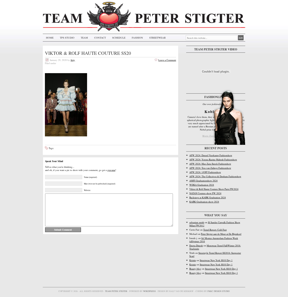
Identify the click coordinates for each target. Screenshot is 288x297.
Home (50, 37)
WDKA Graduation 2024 (201, 184)
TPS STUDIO (67, 37)
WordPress (149, 291)
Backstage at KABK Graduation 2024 (207, 197)
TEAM (84, 37)
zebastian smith (196, 222)
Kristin (192, 260)
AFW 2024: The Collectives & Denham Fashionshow (215, 176)
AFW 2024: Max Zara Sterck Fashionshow (210, 163)
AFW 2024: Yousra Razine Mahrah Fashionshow (213, 159)
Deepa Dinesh (196, 245)
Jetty (73, 60)
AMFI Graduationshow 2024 (203, 180)
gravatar (111, 170)
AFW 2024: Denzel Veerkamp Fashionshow (210, 155)
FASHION (137, 37)
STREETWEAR (157, 37)
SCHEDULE (118, 37)
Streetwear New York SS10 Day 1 (216, 260)
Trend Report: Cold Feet (215, 229)
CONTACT (100, 37)
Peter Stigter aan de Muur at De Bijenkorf (221, 233)
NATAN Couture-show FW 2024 (205, 193)
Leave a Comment (167, 60)
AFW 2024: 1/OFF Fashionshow (205, 172)
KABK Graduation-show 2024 (204, 201)
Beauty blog (195, 268)
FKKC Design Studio (218, 291)
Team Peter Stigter (116, 291)
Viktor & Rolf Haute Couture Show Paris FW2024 (213, 189)
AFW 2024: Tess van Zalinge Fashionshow (210, 167)
